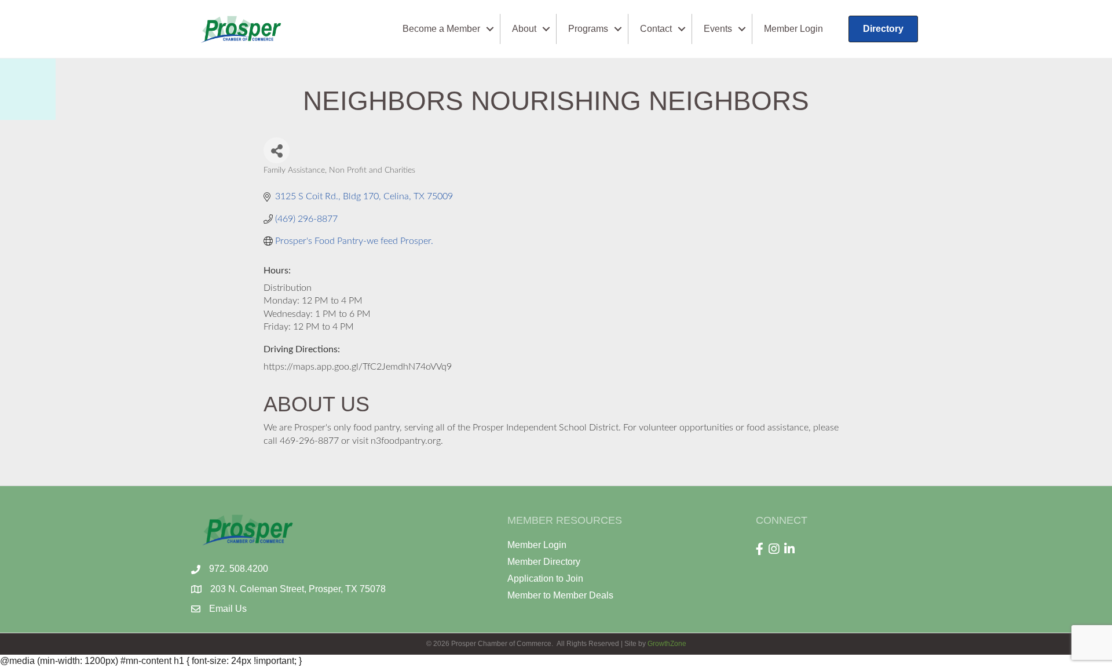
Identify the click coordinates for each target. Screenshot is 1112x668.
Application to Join (545, 578)
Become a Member (441, 29)
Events (718, 29)
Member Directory (543, 562)
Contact (656, 29)
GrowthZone (667, 644)
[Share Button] (277, 150)
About (524, 29)
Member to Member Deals (560, 595)
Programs (588, 29)
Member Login (793, 29)
